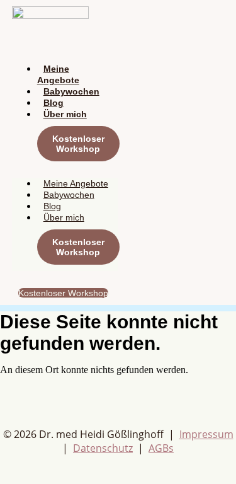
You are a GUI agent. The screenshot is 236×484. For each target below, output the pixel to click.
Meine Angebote (58, 74)
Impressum (206, 434)
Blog (53, 103)
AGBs (161, 448)
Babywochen (71, 91)
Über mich (65, 114)
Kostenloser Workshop (78, 144)
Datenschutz (103, 448)
